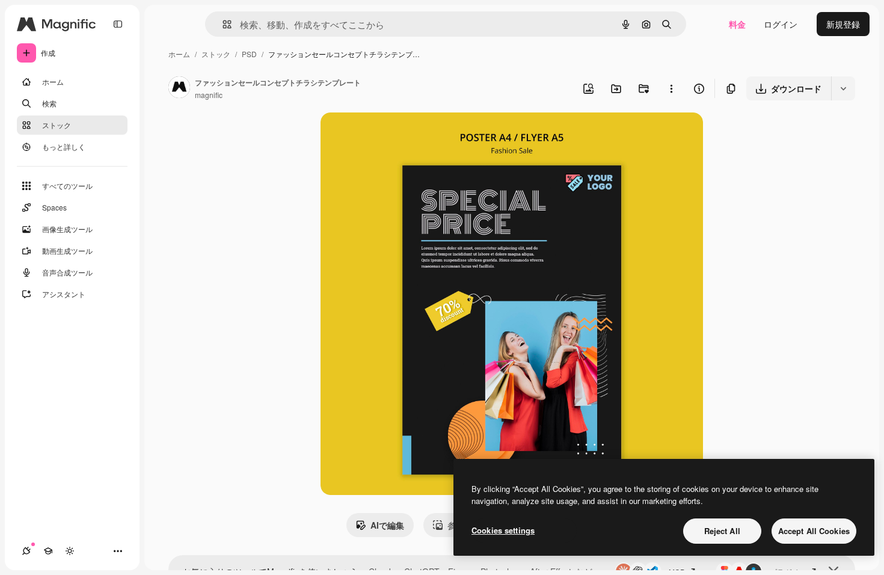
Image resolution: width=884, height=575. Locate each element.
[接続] (26, 551)
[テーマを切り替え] (69, 551)
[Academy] (48, 551)
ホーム (179, 54)
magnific (209, 95)
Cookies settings (503, 530)
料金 (737, 24)
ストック (215, 54)
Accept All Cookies (814, 531)
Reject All (722, 531)
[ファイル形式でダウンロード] (843, 88)
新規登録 (843, 24)
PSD (249, 54)
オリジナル (403, 135)
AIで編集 (387, 525)
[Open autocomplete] (222, 24)
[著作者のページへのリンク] (179, 88)
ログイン (780, 24)
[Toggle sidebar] (117, 24)
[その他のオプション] (671, 88)
